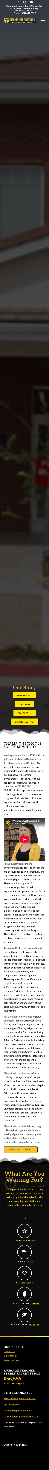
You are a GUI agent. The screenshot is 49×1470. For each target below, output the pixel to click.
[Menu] (41, 20)
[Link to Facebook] (18, 2)
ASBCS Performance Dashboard (21, 1416)
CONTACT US (9, 1352)
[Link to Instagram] (25, 2)
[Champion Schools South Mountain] (20, 20)
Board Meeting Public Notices (20, 1398)
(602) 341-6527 (28, 13)
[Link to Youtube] (31, 2)
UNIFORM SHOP (10, 1356)
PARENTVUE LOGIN (11, 1360)
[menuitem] (24, 8)
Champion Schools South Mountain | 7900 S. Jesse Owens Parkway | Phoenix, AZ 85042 (24, 8)
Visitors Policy (11, 1404)
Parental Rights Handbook (18, 1410)
